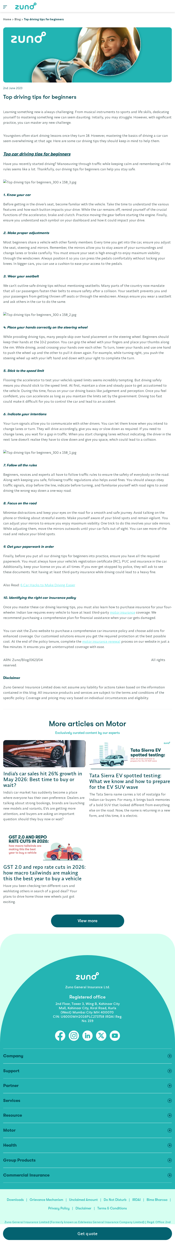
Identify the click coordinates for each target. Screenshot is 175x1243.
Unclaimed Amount (83, 1200)
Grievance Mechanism (46, 1200)
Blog (18, 19)
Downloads (15, 1200)
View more (88, 920)
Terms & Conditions (112, 1208)
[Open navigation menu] (5, 6)
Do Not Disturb (115, 1200)
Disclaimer (83, 1208)
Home (7, 19)
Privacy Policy (59, 1208)
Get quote (87, 1233)
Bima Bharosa (157, 1200)
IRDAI (136, 1200)
